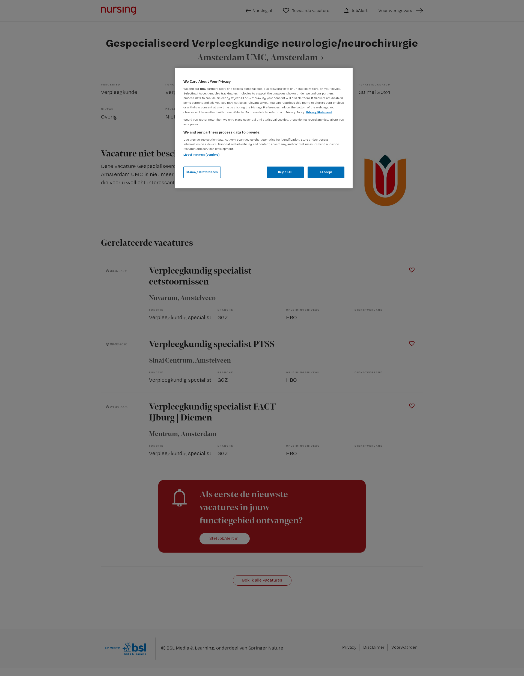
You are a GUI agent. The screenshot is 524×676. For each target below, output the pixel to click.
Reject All (285, 172)
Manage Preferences (202, 172)
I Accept (326, 172)
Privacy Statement (319, 112)
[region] (264, 128)
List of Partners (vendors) (201, 154)
